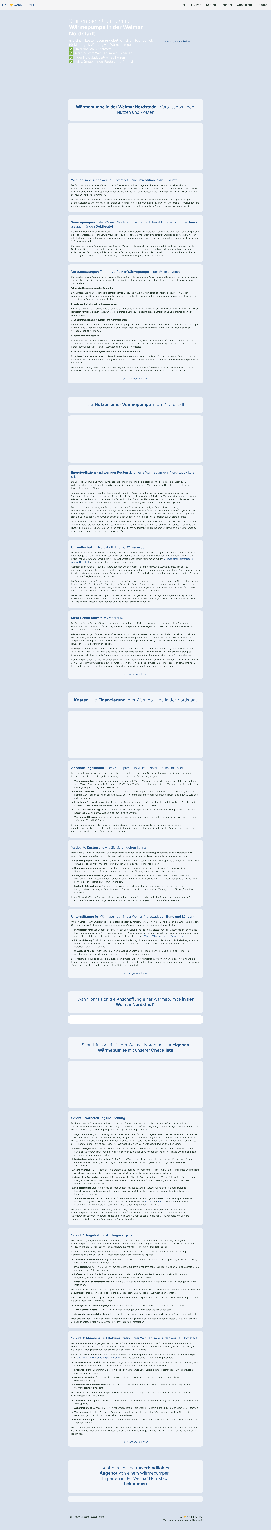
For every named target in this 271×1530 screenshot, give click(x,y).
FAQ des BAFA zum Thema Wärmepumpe (163, 936)
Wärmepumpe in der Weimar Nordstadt (182, 1520)
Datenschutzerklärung (93, 1517)
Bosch (161, 1201)
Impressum (74, 1517)
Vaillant (148, 1201)
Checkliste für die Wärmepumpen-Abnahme (99, 1357)
